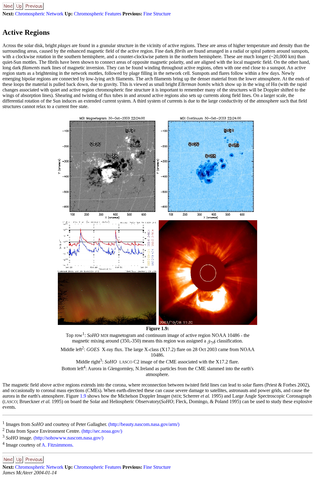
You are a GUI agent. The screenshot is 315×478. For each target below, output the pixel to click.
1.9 (83, 396)
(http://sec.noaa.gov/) (102, 431)
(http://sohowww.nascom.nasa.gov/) (68, 438)
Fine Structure (157, 13)
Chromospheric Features (97, 13)
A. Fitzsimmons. (57, 445)
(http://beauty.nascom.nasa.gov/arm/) (143, 424)
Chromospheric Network (39, 13)
